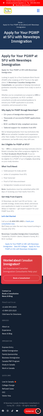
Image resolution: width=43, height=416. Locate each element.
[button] (38, 10)
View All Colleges (20, 246)
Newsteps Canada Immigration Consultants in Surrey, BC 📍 (21, 0)
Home (20, 22)
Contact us (6, 291)
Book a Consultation (10, 293)
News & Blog (7, 296)
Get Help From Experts (12, 196)
